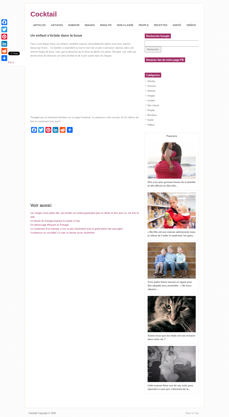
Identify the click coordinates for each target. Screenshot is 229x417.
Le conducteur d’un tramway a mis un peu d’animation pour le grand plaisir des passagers (76, 228)
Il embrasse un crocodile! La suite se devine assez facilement (62, 232)
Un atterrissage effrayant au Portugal (49, 224)
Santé (177, 25)
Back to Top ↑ (193, 413)
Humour (73, 25)
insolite (106, 25)
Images (90, 25)
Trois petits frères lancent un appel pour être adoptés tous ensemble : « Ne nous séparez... (170, 286)
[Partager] (4, 58)
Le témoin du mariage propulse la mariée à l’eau (55, 221)
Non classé (125, 25)
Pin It (11, 62)
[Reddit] (4, 51)
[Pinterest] (4, 36)
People (144, 25)
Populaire (171, 136)
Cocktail (43, 14)
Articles (39, 25)
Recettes (160, 25)
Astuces (57, 25)
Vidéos (191, 25)
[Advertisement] (84, 169)
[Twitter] (4, 29)
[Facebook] (4, 22)
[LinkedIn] (4, 43)
